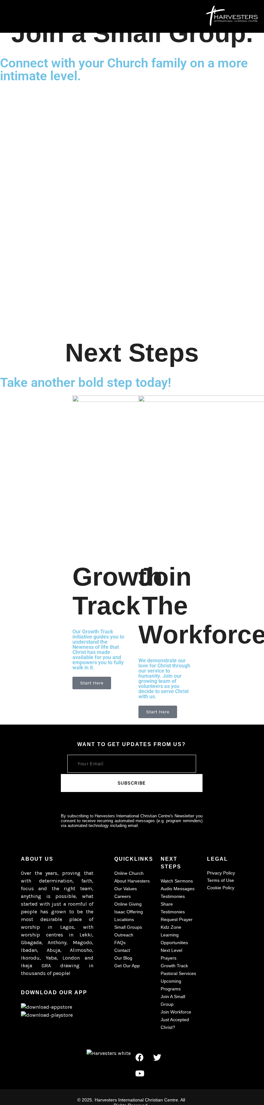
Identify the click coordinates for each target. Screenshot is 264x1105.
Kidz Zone (171, 927)
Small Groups (128, 927)
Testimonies (173, 896)
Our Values (125, 888)
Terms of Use (220, 880)
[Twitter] (157, 1057)
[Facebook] (140, 1057)
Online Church (129, 873)
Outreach (123, 934)
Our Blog (123, 958)
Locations (124, 919)
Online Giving (128, 904)
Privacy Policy (221, 872)
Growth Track (174, 965)
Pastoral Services (178, 973)
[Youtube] (140, 1073)
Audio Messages (177, 888)
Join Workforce (176, 1011)
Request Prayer (177, 919)
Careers (122, 896)
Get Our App (127, 965)
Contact (122, 950)
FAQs (120, 942)
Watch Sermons (177, 880)
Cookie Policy (220, 887)
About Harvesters (132, 880)
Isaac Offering (128, 911)
